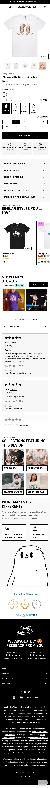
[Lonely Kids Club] (27, 6)
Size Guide (43, 117)
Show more (24, 425)
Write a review (38, 284)
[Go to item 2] (36, 300)
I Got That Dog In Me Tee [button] (13, 408)
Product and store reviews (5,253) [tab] (25, 319)
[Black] (4, 262)
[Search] (10, 7)
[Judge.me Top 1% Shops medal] (25, 604)
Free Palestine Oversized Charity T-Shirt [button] (19, 373)
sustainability (9, 719)
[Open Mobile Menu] (4, 7)
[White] (4, 94)
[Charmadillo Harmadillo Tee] (8, 65)
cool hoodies (10, 734)
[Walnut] (45, 262)
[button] (20, 84)
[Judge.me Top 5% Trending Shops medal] (37, 604)
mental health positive (39, 737)
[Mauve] (48, 262)
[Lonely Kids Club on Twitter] (29, 692)
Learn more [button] (33, 85)
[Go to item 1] (14, 300)
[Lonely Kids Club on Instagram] (21, 692)
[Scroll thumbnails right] (45, 300)
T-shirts (44, 731)
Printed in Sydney (25, 776)
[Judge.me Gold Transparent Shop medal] (13, 604)
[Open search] (4, 326)
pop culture (36, 731)
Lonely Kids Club (8, 74)
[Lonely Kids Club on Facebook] (25, 692)
